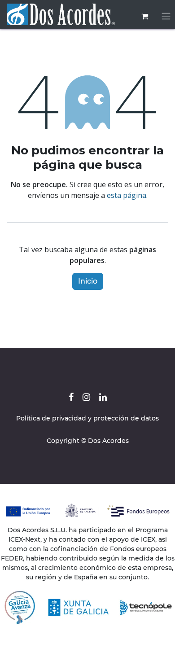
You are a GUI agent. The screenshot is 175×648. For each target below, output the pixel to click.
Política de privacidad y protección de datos (87, 418)
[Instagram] (86, 397)
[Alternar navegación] (166, 16)
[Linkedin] (103, 397)
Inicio (87, 281)
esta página (126, 195)
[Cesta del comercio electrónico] (144, 16)
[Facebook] (71, 397)
